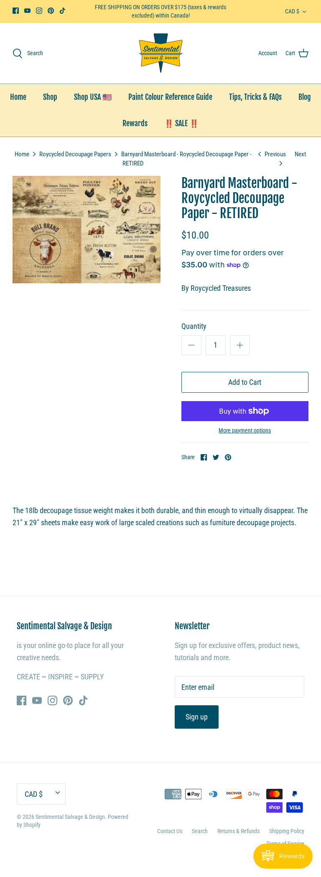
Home (18, 97)
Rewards (135, 123)
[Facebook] (16, 11)
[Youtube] (27, 11)
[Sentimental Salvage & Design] (161, 53)
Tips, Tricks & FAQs (255, 97)
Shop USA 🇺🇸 (93, 97)
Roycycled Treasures (221, 288)
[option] (86, 229)
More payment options (245, 430)
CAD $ (292, 11)
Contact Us (169, 831)
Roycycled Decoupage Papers (75, 154)
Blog (304, 97)
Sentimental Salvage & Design (70, 816)
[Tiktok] (62, 11)
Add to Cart (244, 382)
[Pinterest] (51, 11)
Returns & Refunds (238, 831)
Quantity (193, 326)
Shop (50, 97)
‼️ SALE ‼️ (181, 123)
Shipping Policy (286, 831)
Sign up (197, 716)
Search (200, 831)
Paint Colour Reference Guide (170, 97)
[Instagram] (39, 11)
